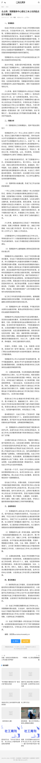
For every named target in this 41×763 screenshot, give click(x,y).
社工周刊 (20, 2)
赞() (27, 17)
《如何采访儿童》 (7, 721)
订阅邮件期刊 (25, 758)
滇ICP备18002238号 (21, 760)
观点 (2, 7)
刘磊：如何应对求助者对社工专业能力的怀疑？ (9, 659)
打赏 (25, 641)
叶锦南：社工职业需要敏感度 (31, 659)
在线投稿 (18, 758)
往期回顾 (32, 758)
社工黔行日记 (25, 702)
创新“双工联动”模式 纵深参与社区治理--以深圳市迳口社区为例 (30, 684)
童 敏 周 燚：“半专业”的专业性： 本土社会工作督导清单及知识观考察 (10, 742)
